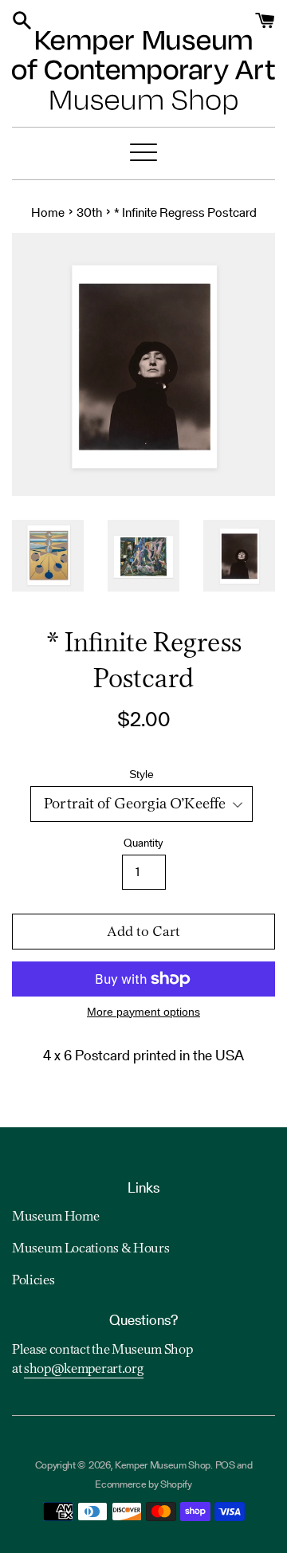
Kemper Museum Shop (162, 1465)
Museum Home (55, 1217)
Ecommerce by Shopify (143, 1484)
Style (141, 774)
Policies (33, 1281)
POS (225, 1465)
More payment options (143, 1011)
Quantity (143, 843)
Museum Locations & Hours (90, 1249)
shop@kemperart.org (84, 1369)
